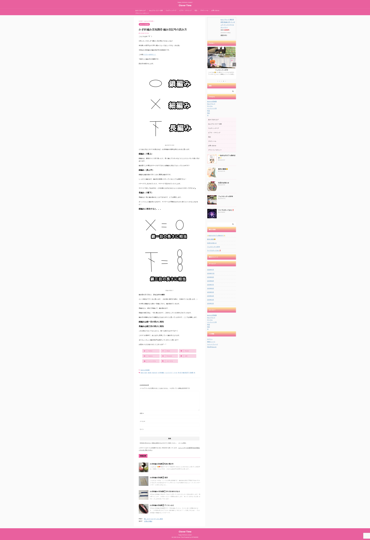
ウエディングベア (171, 10)
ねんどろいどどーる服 (156, 10)
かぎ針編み (161, 372)
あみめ (149, 372)
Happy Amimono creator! (185, 535)
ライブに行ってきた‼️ (226, 210)
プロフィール (204, 10)
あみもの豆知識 (145, 370)
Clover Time (185, 5)
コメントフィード (212, 344)
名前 (142, 413)
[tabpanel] (221, 63)
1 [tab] (218, 81)
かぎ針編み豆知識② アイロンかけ (162, 505)
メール (142, 421)
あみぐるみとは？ (140, 10)
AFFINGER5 (194, 537)
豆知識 (191, 372)
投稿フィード (211, 341)
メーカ (175, 372)
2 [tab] (220, 81)
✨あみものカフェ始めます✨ (216, 235)
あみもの (154, 372)
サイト (142, 429)
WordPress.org (211, 347)
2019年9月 (210, 277)
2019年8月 (210, 281)
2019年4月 (210, 296)
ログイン (210, 339)
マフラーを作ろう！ (149, 54)
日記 (196, 10)
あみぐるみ (144, 372)
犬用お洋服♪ (148, 521)
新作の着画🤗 (223, 169)
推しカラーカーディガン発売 (153, 519)
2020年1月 (210, 269)
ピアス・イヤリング (185, 10)
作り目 (180, 372)
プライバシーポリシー (142, 13)
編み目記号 (185, 372)
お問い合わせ (215, 10)
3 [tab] (222, 81)
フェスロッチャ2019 (221, 70)
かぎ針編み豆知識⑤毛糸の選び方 (162, 464)
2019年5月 (210, 292)
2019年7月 (210, 284)
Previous (209, 64)
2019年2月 (210, 303)
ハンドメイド (169, 372)
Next (234, 64)
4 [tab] (224, 81)
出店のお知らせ (223, 183)
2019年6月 (210, 288)
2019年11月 (210, 273)
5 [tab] (225, 81)
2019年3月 (210, 299)
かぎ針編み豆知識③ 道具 (159, 477)
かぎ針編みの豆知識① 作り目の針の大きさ (165, 491)
